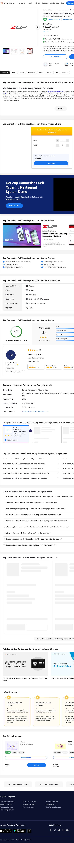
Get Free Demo (55, 57)
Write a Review (67, 19)
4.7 (9, 752)
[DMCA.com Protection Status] (29, 832)
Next (38, 27)
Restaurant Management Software (64, 10)
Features (58, 327)
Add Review (57, 752)
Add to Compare (12, 440)
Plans (14, 752)
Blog (62, 3)
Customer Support (61, 338)
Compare (45, 3)
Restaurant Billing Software (55, 92)
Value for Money (61, 330)
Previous (3, 235)
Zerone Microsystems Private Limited (59, 16)
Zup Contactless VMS (29, 411)
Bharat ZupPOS (43, 411)
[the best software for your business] (7, 4)
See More (60, 108)
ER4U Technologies (27, 744)
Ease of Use (59, 335)
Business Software (48, 10)
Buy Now (36, 765)
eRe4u (22, 742)
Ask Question (54, 3)
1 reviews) (18, 436)
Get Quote (51, 163)
